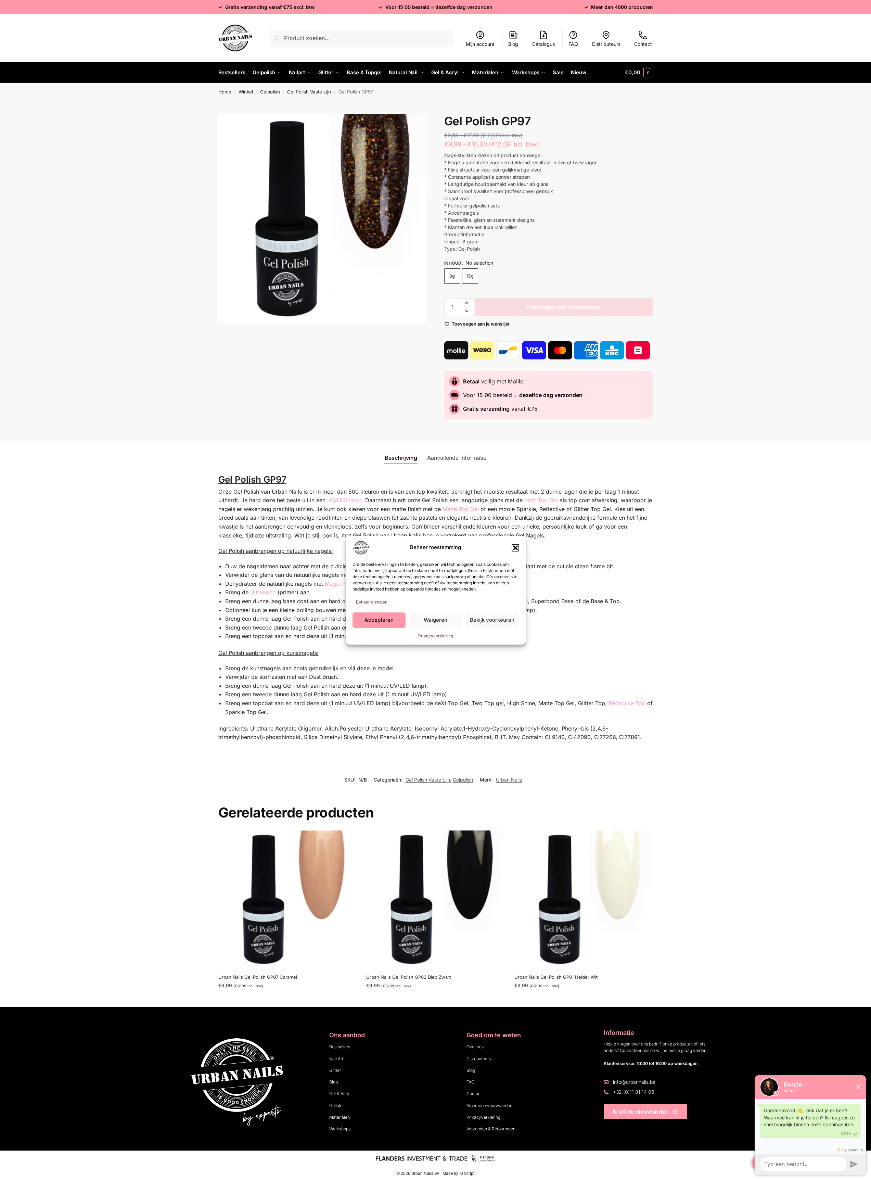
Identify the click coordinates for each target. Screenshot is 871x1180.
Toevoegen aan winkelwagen (564, 307)
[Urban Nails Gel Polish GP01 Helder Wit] (583, 899)
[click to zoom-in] (322, 218)
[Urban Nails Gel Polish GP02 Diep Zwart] (435, 899)
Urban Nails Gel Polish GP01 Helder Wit (556, 977)
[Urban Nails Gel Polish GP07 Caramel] (287, 899)
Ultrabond (263, 592)
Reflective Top (627, 703)
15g (470, 276)
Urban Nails (509, 780)
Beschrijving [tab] (401, 457)
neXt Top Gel (541, 500)
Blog (513, 44)
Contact (643, 44)
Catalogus (543, 44)
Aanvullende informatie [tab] (456, 457)
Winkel (246, 91)
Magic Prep (339, 583)
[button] (515, 547)
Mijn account (480, 44)
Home (224, 91)
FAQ (573, 44)
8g (452, 276)
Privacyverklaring (435, 635)
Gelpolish (270, 91)
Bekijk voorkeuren (492, 620)
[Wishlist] (346, 841)
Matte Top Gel (461, 509)
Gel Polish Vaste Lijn (309, 91)
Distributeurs (606, 44)
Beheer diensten (371, 602)
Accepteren (379, 620)
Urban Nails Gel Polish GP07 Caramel (257, 977)
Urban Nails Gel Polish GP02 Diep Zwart (408, 977)
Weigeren (435, 620)
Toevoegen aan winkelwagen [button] (287, 1000)
